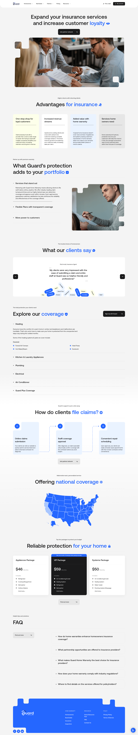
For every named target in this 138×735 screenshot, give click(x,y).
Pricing (58, 3)
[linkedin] (22, 731)
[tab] (37, 183)
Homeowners (69, 714)
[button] (28, 3)
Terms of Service (108, 718)
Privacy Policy (107, 714)
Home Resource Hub (89, 715)
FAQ (85, 719)
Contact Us (87, 723)
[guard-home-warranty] (16, 3)
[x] (18, 731)
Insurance (68, 721)
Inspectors (68, 724)
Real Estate (68, 718)
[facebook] (14, 731)
